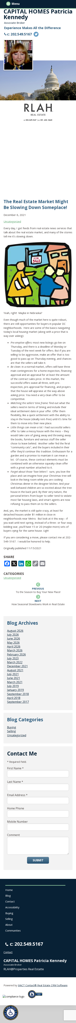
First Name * (15, 768)
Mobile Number (17, 822)
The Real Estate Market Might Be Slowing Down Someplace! (36, 204)
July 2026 (13, 635)
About (9, 924)
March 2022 (14, 662)
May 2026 (13, 643)
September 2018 (18, 694)
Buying (11, 727)
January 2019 (15, 690)
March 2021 (14, 682)
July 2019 (13, 686)
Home (9, 890)
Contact (10, 901)
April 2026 (13, 646)
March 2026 (14, 650)
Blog (8, 895)
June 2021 (13, 678)
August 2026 (15, 631)
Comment (13, 835)
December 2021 (17, 666)
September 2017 (18, 702)
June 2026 (13, 638)
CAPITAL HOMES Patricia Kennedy (38, 14)
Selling (11, 731)
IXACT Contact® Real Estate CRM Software (43, 985)
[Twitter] (36, 34)
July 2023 (13, 658)
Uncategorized (12, 221)
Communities (13, 930)
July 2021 (13, 674)
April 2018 (13, 698)
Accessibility (12, 907)
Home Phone (15, 808)
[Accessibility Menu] (10, 1013)
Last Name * (15, 782)
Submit (38, 860)
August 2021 (15, 670)
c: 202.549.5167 (19, 34)
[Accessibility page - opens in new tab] (36, 999)
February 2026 (16, 654)
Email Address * (17, 795)
